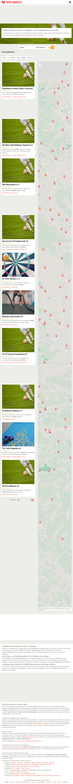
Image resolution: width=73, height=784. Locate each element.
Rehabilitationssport (25, 748)
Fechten (18, 768)
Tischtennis (20, 762)
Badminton (52, 762)
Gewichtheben (24, 766)
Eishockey (35, 35)
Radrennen (27, 764)
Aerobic (13, 766)
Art (8, 57)
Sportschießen (26, 782)
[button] (56, 336)
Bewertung (30, 57)
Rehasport (37, 766)
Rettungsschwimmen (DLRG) (33, 775)
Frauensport (38, 741)
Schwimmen (57, 775)
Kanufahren (16, 775)
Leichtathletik (35, 764)
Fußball (40, 708)
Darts (34, 773)
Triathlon (48, 764)
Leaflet (40, 608)
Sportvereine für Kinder (32, 737)
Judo (13, 768)
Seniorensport (21, 741)
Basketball (29, 35)
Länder (18, 57)
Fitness (31, 766)
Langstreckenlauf (18, 764)
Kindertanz (13, 772)
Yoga (18, 766)
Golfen (59, 782)
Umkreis (4, 57)
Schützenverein (27, 773)
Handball (40, 35)
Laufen (54, 782)
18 (18, 500)
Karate (23, 768)
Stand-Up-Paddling (47, 775)
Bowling (16, 773)
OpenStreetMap (41, 609)
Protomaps (67, 608)
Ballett (18, 772)
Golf (21, 773)
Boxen (28, 768)
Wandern (42, 764)
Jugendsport (28, 741)
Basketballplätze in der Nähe (40, 723)
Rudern (22, 775)
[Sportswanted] (27, 2)
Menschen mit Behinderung (14, 747)
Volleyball (23, 35)
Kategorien (24, 57)
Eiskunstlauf (24, 772)
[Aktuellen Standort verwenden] (49, 47)
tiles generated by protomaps (59, 608)
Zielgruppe (13, 57)
